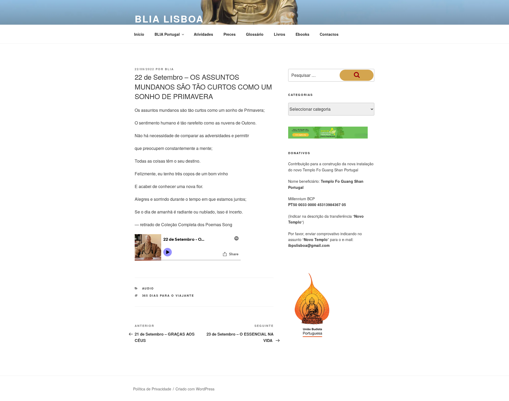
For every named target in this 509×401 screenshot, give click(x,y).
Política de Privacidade (152, 388)
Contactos (329, 34)
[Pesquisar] (357, 75)
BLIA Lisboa (169, 18)
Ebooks (302, 34)
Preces (229, 34)
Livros (279, 34)
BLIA (169, 69)
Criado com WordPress (194, 388)
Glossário (255, 34)
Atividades (203, 34)
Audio (148, 288)
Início (139, 34)
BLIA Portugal (167, 34)
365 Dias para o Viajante (168, 295)
